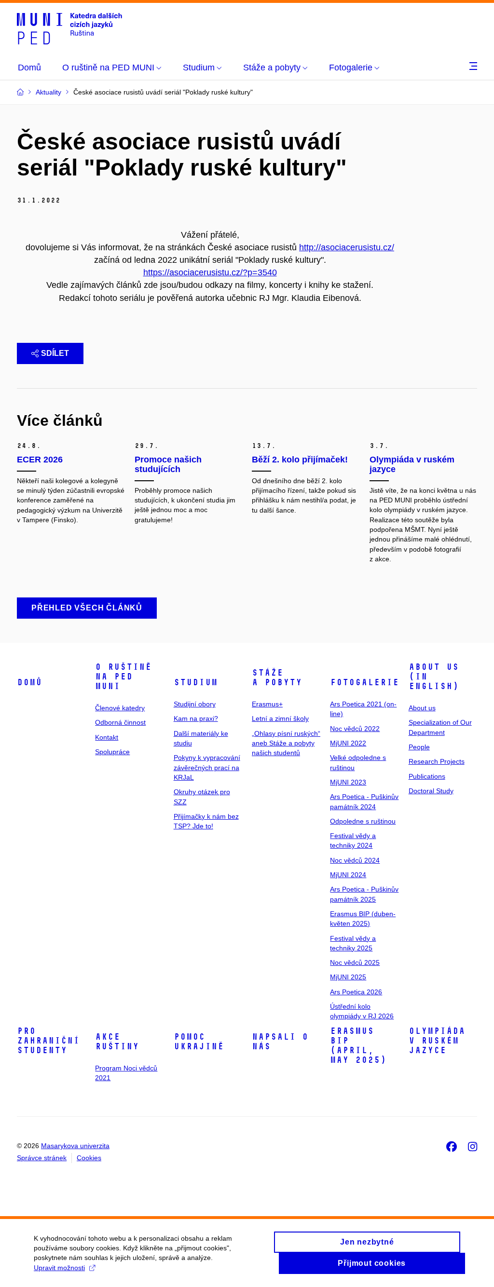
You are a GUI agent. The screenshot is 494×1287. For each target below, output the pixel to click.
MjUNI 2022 (348, 743)
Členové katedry (120, 708)
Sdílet (55, 353)
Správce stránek (42, 1158)
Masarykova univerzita (75, 1146)
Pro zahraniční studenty (48, 1041)
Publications (427, 776)
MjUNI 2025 (348, 977)
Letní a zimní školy (280, 718)
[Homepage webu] (69, 28)
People (419, 747)
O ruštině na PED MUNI (123, 676)
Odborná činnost (120, 722)
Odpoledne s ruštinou (363, 821)
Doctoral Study (431, 791)
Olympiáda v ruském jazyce (437, 1041)
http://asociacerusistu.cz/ (346, 247)
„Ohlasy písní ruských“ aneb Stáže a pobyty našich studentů (286, 743)
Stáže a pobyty (277, 677)
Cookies (89, 1158)
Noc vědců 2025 (355, 962)
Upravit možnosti (59, 1268)
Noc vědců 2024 (355, 860)
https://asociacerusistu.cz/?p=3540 (210, 272)
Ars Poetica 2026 (356, 992)
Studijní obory (195, 704)
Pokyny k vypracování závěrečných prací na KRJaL (207, 767)
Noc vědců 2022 (355, 728)
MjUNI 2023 (348, 782)
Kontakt (106, 737)
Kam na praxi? (196, 718)
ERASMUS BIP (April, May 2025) (358, 1045)
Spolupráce (112, 752)
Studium (196, 682)
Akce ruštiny (117, 1041)
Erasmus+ (267, 704)
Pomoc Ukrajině (199, 1041)
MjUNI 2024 (348, 875)
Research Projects (437, 761)
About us (422, 708)
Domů (29, 682)
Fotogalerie (364, 682)
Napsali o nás (280, 1041)
